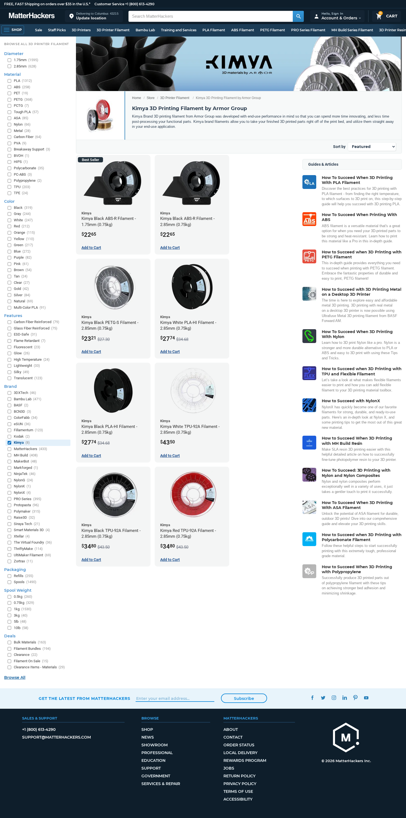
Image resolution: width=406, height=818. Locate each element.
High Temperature (32, 359)
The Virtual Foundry (33, 542)
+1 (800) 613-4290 (139, 4)
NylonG (23, 480)
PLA (23, 81)
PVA (20, 143)
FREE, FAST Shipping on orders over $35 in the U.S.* (47, 4)
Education (153, 760)
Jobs (228, 768)
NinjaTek (25, 474)
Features (13, 315)
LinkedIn (344, 698)
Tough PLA (26, 112)
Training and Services (178, 30)
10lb (21, 627)
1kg (22, 609)
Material (12, 74)
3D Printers (81, 30)
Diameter (13, 53)
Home (136, 98)
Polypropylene (28, 180)
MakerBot (25, 461)
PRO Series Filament (308, 30)
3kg (21, 615)
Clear (22, 282)
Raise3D (24, 517)
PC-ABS (23, 174)
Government (155, 775)
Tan (21, 276)
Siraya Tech (27, 524)
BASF (21, 405)
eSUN (22, 424)
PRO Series (27, 499)
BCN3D (22, 411)
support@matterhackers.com (56, 737)
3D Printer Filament (113, 30)
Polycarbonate (29, 168)
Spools (25, 582)
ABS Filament (242, 30)
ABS (22, 87)
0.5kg (23, 596)
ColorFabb (26, 418)
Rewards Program (244, 760)
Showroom (154, 744)
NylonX (22, 492)
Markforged (26, 467)
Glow (22, 353)
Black (23, 208)
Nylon (22, 124)
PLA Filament (213, 30)
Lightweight (27, 365)
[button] (94, 16)
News (147, 737)
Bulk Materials (30, 642)
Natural (23, 301)
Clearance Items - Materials (39, 667)
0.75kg (24, 603)
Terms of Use (238, 791)
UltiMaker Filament (32, 555)
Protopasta (26, 505)
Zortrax (23, 561)
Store (151, 98)
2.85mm (25, 66)
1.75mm (26, 60)
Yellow (24, 239)
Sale (38, 30)
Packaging (15, 569)
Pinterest (355, 698)
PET (21, 93)
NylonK (22, 486)
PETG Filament (272, 30)
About (230, 729)
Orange (24, 232)
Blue (22, 251)
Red (22, 226)
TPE (21, 193)
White (23, 220)
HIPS (21, 162)
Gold (21, 289)
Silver (22, 295)
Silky (21, 372)
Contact (232, 737)
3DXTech (25, 393)
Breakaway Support (32, 149)
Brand (10, 386)
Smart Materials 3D (32, 530)
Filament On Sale (31, 661)
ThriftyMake (28, 549)
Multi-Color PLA (30, 307)
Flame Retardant (30, 341)
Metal (22, 130)
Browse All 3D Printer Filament (36, 44)
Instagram (334, 698)
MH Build (26, 455)
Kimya (22, 442)
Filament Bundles (32, 648)
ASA (21, 118)
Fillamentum (28, 430)
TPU (22, 187)
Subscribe (244, 698)
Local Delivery (240, 752)
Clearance (26, 655)
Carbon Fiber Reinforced (36, 322)
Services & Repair (160, 783)
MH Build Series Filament (352, 30)
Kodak (22, 436)
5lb (20, 621)
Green (23, 245)
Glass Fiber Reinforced (35, 328)
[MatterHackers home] (31, 16)
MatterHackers (30, 449)
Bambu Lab (145, 30)
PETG (23, 99)
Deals (9, 635)
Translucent (28, 378)
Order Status (238, 744)
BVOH (21, 156)
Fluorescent (27, 347)
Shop (147, 729)
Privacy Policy (239, 783)
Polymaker (27, 511)
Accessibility (237, 799)
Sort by (339, 146)
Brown (23, 270)
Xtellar (22, 536)
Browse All (14, 677)
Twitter (323, 698)
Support (151, 768)
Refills (23, 575)
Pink (21, 264)
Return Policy (239, 775)
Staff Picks (57, 30)
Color (9, 201)
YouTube (366, 698)
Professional (157, 752)
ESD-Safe (25, 334)
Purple (23, 257)
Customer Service (109, 4)
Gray (22, 214)
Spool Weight (17, 590)
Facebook (312, 698)
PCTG (21, 105)
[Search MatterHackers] (298, 16)
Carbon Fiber (27, 137)
